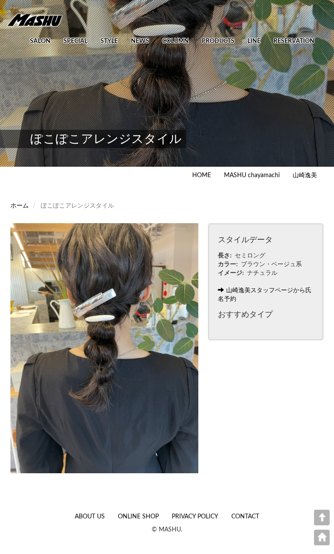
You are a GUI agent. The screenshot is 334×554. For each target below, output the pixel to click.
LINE (254, 41)
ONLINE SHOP (138, 517)
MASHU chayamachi (252, 175)
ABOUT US (90, 517)
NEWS (140, 41)
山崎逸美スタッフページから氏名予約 (264, 294)
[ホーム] (38, 19)
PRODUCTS (218, 41)
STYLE (109, 41)
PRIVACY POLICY (195, 517)
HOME (201, 175)
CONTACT (245, 517)
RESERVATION (294, 41)
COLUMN (175, 41)
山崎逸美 (305, 175)
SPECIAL (75, 41)
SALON (40, 41)
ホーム (19, 206)
